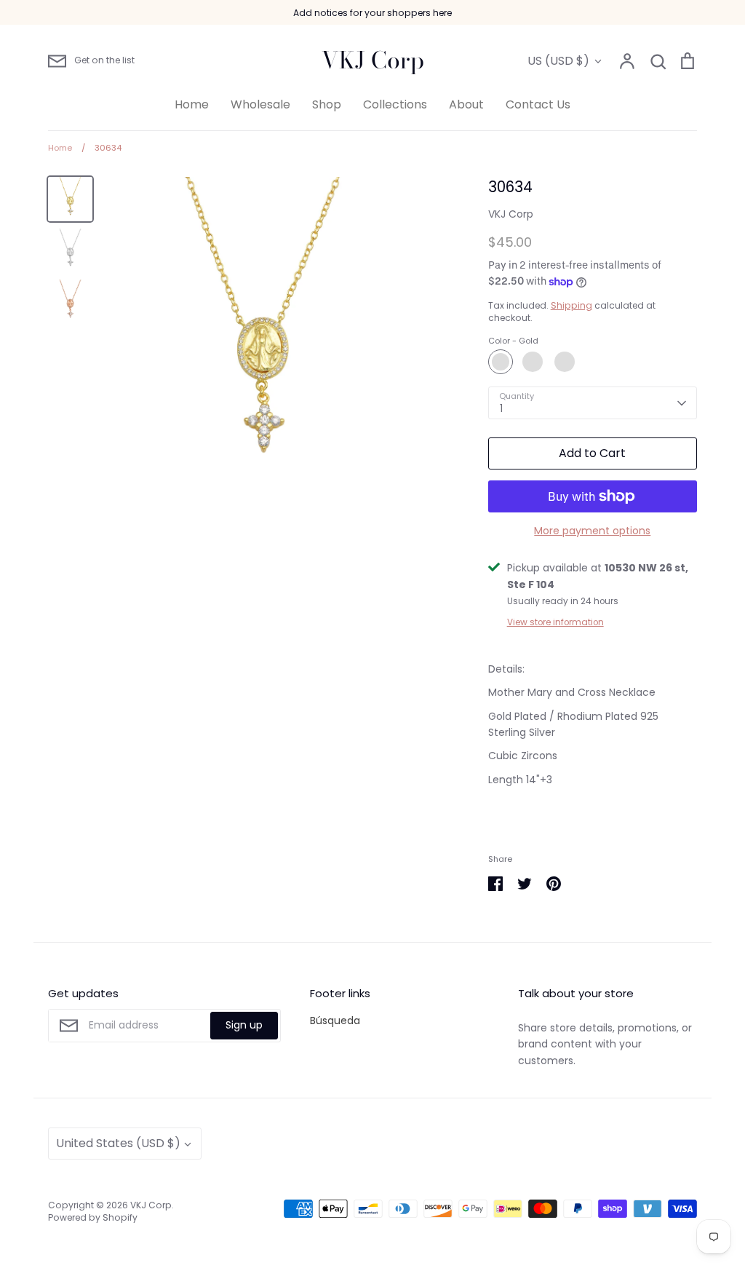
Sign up (244, 1025)
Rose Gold (564, 361)
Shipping (571, 305)
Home (192, 104)
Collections (395, 104)
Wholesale (260, 104)
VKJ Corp (373, 60)
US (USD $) (558, 60)
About (466, 104)
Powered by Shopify (93, 1217)
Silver (532, 361)
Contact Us (538, 104)
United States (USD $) (118, 1143)
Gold (500, 361)
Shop (326, 104)
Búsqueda (335, 1020)
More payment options (592, 530)
